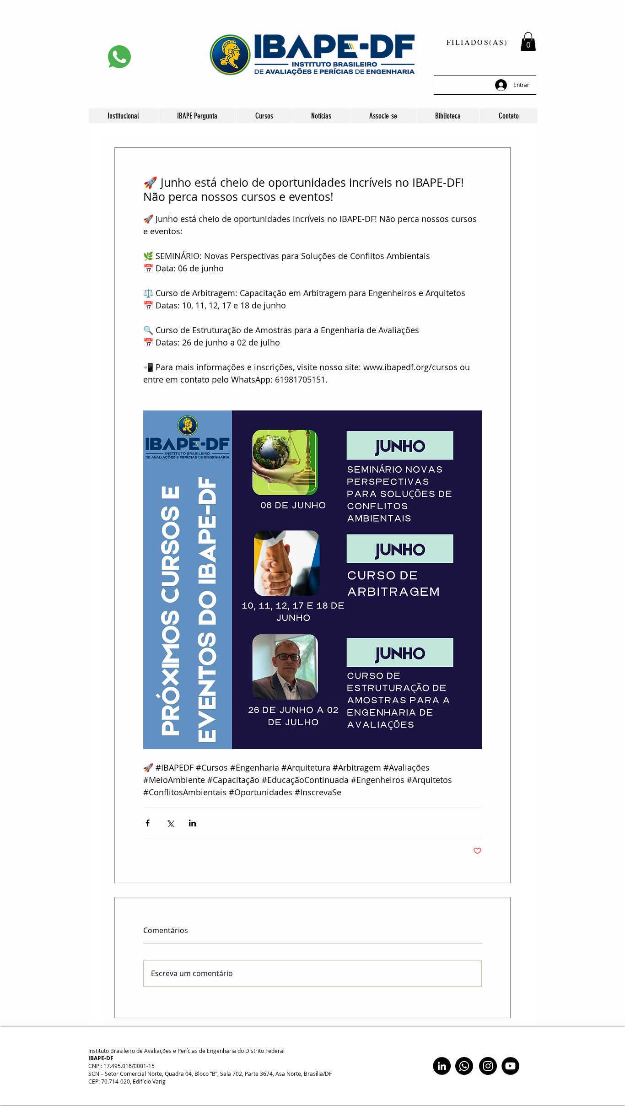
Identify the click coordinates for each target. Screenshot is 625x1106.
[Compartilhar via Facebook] (147, 823)
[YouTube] (510, 1066)
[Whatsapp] (464, 1066)
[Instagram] (488, 1066)
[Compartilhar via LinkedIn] (192, 823)
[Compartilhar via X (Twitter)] (170, 823)
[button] (528, 41)
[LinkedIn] (442, 1066)
